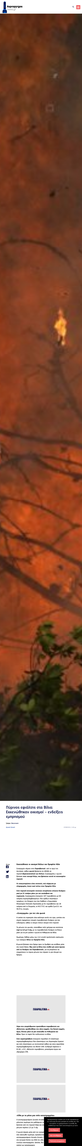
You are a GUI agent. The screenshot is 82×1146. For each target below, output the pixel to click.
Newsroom (14, 823)
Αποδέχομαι (54, 1130)
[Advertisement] (41, 846)
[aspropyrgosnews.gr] (12, 13)
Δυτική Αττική (10, 827)
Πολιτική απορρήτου (57, 1141)
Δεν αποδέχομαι (55, 1135)
